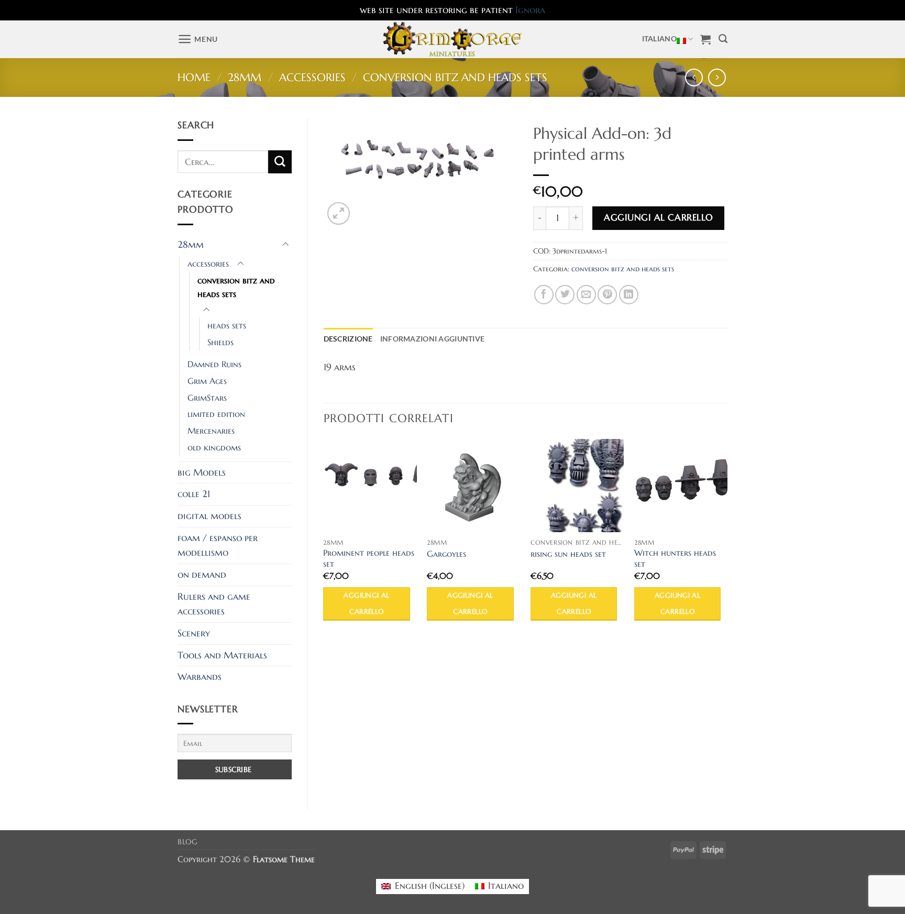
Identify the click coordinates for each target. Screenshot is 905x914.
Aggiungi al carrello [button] (366, 603)
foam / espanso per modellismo (218, 545)
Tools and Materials (222, 655)
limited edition (216, 414)
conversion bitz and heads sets (455, 77)
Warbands (200, 676)
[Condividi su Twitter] (565, 294)
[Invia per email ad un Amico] (586, 294)
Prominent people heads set (368, 558)
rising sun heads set (568, 554)
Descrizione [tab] (348, 338)
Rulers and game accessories (214, 604)
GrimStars (207, 397)
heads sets (226, 325)
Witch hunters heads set (675, 558)
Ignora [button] (530, 10)
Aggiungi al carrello (658, 217)
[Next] (727, 540)
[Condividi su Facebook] (544, 294)
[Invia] (279, 161)
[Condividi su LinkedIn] (628, 294)
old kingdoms (214, 447)
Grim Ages (207, 381)
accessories (312, 77)
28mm (244, 77)
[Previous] (324, 540)
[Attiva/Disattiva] (285, 245)
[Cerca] (723, 39)
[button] (198, 39)
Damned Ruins (214, 364)
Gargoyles (446, 554)
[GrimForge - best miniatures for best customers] (452, 39)
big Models (202, 472)
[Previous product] (717, 78)
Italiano (659, 38)
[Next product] (694, 78)
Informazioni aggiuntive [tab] (432, 338)
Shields (220, 342)
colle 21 (194, 494)
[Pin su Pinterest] (607, 294)
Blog (187, 842)
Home (194, 77)
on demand (202, 574)
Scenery (194, 633)
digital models (209, 516)
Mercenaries (211, 430)
